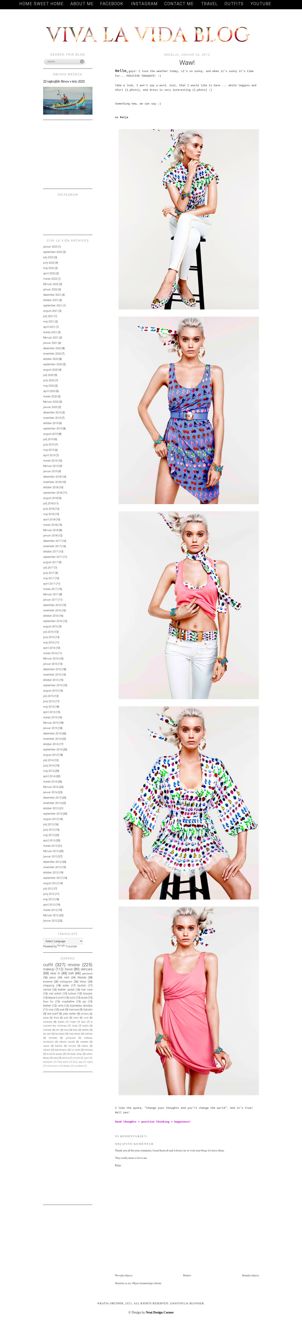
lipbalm (87, 1009)
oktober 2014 (50, 744)
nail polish (55, 993)
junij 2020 (48, 380)
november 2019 (52, 417)
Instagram (144, 3)
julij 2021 (48, 316)
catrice (47, 989)
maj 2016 (48, 642)
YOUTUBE (260, 3)
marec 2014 (50, 781)
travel (69, 969)
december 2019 (52, 412)
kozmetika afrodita (81, 1005)
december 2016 (52, 605)
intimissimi (53, 1066)
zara (55, 1057)
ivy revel (75, 1049)
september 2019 (52, 428)
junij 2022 (48, 262)
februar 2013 (50, 851)
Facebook (112, 3)
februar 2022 (50, 284)
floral (56, 1017)
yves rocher (69, 1013)
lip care (47, 1033)
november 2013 (52, 802)
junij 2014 (48, 765)
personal (87, 973)
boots (86, 1025)
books (61, 1021)
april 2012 (49, 904)
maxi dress (74, 1033)
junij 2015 (48, 701)
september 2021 (52, 305)
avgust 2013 (50, 819)
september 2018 (52, 492)
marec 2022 (50, 278)
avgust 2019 (50, 433)
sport (86, 1058)
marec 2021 (50, 332)
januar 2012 (50, 920)
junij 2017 (48, 572)
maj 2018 (48, 514)
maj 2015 (48, 706)
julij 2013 (48, 824)
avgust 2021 (50, 310)
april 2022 (49, 273)
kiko (75, 1029)
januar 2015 (50, 728)
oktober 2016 (50, 615)
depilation (48, 1062)
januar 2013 (50, 856)
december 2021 (52, 294)
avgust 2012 (50, 883)
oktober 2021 (50, 300)
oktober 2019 (50, 423)
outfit (48, 964)
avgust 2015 (50, 690)
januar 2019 (50, 471)
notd (66, 977)
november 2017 (52, 546)
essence (47, 981)
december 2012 (52, 861)
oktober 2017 (50, 551)
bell (71, 973)
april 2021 (49, 326)
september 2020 (52, 364)
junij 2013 (48, 829)
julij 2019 (48, 439)
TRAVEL (209, 3)
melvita (88, 1033)
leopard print (55, 997)
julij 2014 (48, 760)
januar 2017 (50, 599)
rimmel (72, 1045)
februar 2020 (50, 401)
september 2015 (52, 685)
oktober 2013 (50, 808)
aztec (66, 985)
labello (85, 1029)
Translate (71, 946)
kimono (88, 1049)
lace (83, 1021)
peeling (65, 1058)
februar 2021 (50, 337)
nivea (74, 1025)
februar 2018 (50, 530)
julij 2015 (48, 695)
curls (72, 997)
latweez (66, 1066)
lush (86, 1017)
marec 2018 (50, 524)
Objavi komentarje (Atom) (146, 1283)
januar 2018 (50, 535)
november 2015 (52, 674)
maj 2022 (48, 268)
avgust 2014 (50, 754)
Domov (187, 1275)
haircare (74, 1009)
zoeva (46, 1045)
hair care (86, 989)
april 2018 (49, 519)
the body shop (74, 1053)
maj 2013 (48, 835)
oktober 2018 (50, 487)
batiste (58, 1045)
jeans (53, 977)
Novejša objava (123, 1275)
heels (76, 1017)
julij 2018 (48, 503)
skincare (86, 969)
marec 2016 (50, 653)
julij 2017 (48, 567)
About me (82, 3)
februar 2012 (50, 915)
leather (47, 1005)
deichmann (61, 1049)
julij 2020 (48, 375)
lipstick (81, 985)
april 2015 (49, 712)
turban (72, 993)
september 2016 (52, 621)
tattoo (85, 1045)
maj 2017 (48, 578)
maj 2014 (48, 770)
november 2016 (52, 610)
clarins (46, 1049)
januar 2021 (50, 342)
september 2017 (52, 556)
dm (58, 1029)
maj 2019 (48, 449)
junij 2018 (48, 508)
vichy (60, 1005)
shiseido (53, 1037)
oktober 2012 (50, 872)
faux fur (48, 1001)
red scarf (52, 1013)
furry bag (77, 1062)
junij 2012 (48, 893)
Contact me (179, 3)
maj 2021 (48, 321)
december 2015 (52, 669)
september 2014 (52, 749)
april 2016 (49, 647)
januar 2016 (50, 663)
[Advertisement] (163, 1264)
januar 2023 (50, 246)
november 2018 (52, 482)
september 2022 (52, 251)
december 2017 (52, 540)
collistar (47, 1029)
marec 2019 (50, 460)
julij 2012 (48, 888)
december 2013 (52, 797)
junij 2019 (48, 444)
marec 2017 (50, 589)
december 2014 (52, 733)
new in (55, 973)
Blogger (197, 1303)
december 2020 (52, 348)
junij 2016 (48, 637)
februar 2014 (50, 786)
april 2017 (49, 583)
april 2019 (49, 455)
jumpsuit (71, 1037)
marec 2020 (50, 396)
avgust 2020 (50, 369)
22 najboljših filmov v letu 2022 (64, 81)
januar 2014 (50, 792)
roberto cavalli (67, 1041)
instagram (66, 981)
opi (84, 1001)
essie (84, 997)
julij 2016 (48, 631)
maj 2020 (48, 385)
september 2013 (52, 813)
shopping (48, 985)
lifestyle (81, 977)
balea (46, 1017)
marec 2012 (50, 909)
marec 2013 (50, 845)
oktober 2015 (50, 679)
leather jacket (66, 989)
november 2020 (52, 353)
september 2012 (52, 877)
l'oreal (73, 1021)
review (74, 964)
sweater (84, 1041)
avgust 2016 (50, 626)
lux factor (78, 1066)
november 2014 (52, 738)
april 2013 (49, 840)
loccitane (60, 1033)
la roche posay (54, 1053)
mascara (47, 1021)
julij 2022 (48, 257)
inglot (89, 1062)
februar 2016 (50, 658)
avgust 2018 (50, 498)
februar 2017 (50, 594)
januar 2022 (50, 289)
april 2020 (49, 391)
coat (62, 1009)
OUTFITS (234, 3)
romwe (76, 1058)
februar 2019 (50, 465)
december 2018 (52, 476)
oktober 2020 (50, 358)
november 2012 (52, 867)
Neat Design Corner (160, 1312)
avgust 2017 (50, 562)
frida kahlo (63, 1062)
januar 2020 (50, 407)
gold (66, 1017)
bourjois (87, 993)
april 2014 (49, 776)
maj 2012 (48, 899)
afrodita (85, 1013)
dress (83, 981)
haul (66, 1029)
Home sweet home (41, 3)
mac (51, 1009)
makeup (48, 969)
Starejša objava (250, 1275)
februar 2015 (50, 722)
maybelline (68, 1001)
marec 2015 (50, 717)
